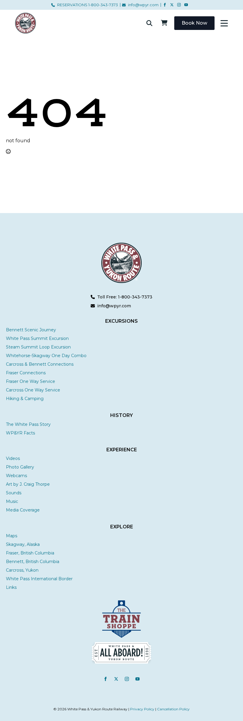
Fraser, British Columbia (30, 553)
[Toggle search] (149, 23)
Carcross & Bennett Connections (39, 364)
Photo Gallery (20, 467)
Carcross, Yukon (22, 570)
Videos (13, 458)
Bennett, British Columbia (32, 561)
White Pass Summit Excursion (37, 338)
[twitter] (172, 5)
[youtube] (186, 5)
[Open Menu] (224, 23)
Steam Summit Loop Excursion (38, 347)
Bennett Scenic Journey (31, 329)
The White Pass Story (28, 424)
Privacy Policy (142, 709)
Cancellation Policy (173, 709)
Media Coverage (23, 510)
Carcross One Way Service (33, 390)
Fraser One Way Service (30, 381)
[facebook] (165, 5)
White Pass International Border (39, 578)
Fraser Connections (26, 372)
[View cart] (164, 23)
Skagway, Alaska (23, 544)
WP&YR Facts (20, 433)
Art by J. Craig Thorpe (28, 484)
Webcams (16, 475)
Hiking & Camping (25, 398)
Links (11, 587)
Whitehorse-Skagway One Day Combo (46, 355)
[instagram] (179, 5)
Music (12, 501)
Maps (11, 535)
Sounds (13, 492)
